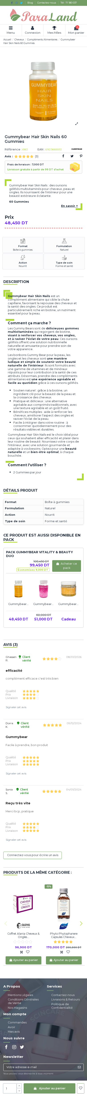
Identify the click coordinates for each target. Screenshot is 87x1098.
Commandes (17, 1022)
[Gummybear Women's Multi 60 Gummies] (43, 589)
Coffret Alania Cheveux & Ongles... (23, 935)
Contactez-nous (47, 2)
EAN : (41, 149)
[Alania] (23, 925)
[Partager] (63, 156)
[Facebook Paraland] (12, 2)
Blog (30, 2)
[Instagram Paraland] (16, 2)
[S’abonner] (79, 1067)
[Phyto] (63, 925)
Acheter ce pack (69, 566)
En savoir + (69, 206)
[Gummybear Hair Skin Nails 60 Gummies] (18, 589)
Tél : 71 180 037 (68, 2)
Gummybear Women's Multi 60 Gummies (43, 604)
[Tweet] (72, 156)
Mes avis (14, 1031)
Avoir (11, 1027)
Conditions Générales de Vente (23, 1001)
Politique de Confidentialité (62, 1005)
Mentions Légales (20, 995)
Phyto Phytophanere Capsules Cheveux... (63, 935)
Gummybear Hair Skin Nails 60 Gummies (18, 604)
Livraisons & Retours (65, 999)
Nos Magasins (17, 1007)
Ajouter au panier (52, 1088)
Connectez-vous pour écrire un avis (32, 855)
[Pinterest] (81, 156)
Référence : (13, 149)
